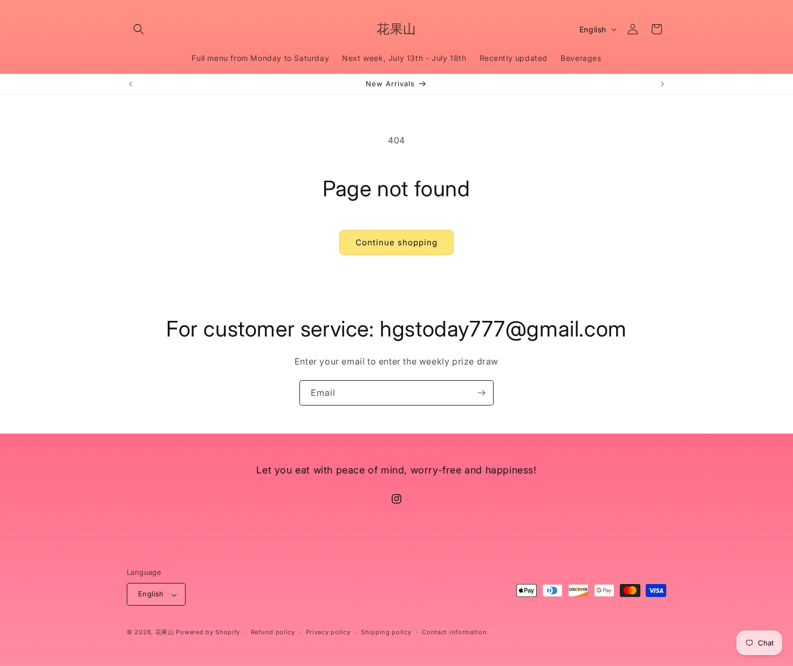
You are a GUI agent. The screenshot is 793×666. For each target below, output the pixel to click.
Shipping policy (386, 632)
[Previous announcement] (130, 84)
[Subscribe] (481, 393)
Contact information (454, 632)
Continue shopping (396, 242)
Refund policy (273, 632)
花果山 (164, 632)
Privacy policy (328, 632)
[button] (139, 29)
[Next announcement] (662, 84)
